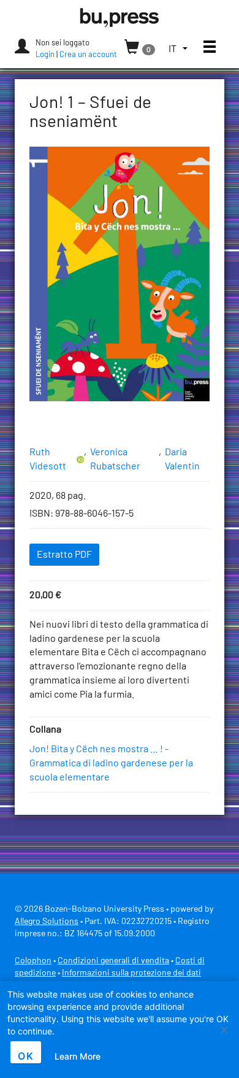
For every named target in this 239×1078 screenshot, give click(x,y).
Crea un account (88, 55)
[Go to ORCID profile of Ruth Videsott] (80, 459)
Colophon (33, 961)
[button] (178, 49)
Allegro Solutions (46, 921)
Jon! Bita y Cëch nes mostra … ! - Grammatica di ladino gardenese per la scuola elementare (111, 763)
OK (26, 1056)
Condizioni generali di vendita (113, 961)
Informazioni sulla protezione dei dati (131, 973)
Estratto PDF (64, 555)
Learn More (78, 1056)
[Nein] (224, 1029)
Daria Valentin (182, 459)
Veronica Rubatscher (115, 459)
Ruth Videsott (47, 459)
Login (45, 55)
